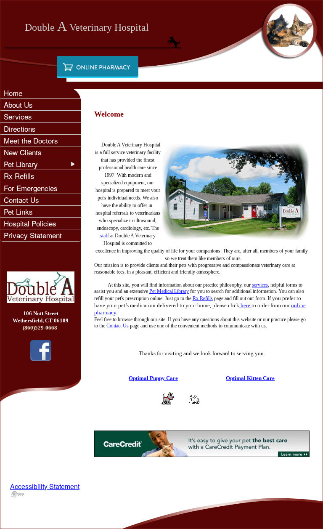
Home (13, 93)
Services (18, 116)
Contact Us (21, 199)
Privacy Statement (33, 235)
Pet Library (21, 164)
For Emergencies (31, 188)
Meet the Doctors (31, 140)
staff (104, 236)
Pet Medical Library (169, 291)
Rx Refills (19, 175)
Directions (20, 128)
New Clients (23, 152)
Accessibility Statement (44, 486)
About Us (18, 104)
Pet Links (18, 211)
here (245, 305)
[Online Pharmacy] (97, 67)
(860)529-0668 (40, 327)
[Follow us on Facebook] (40, 349)
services (260, 285)
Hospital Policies (30, 223)
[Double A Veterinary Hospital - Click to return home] (40, 286)
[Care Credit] (202, 443)
